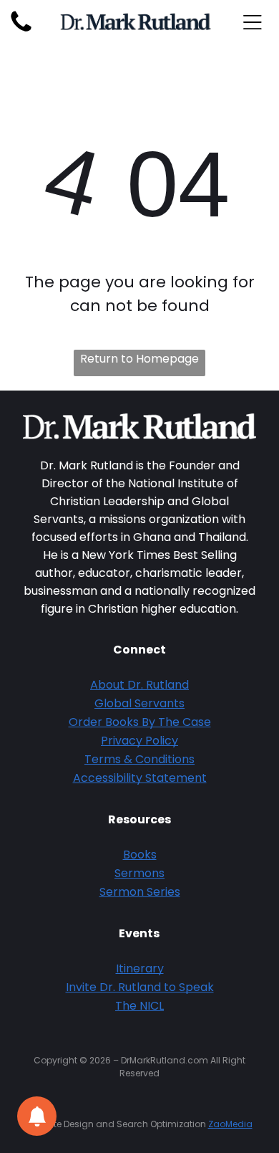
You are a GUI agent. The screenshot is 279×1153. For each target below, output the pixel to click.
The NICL (139, 1005)
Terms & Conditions (139, 759)
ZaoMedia (230, 1124)
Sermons (139, 873)
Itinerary (140, 968)
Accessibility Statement (140, 778)
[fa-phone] (21, 31)
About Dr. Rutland (139, 684)
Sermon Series (139, 892)
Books (140, 854)
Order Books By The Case (140, 722)
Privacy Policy (139, 740)
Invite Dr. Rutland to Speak (140, 987)
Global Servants (139, 703)
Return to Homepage (139, 358)
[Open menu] (252, 22)
